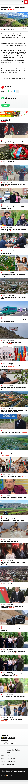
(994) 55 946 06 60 (11, 761)
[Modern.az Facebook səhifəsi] (2, 743)
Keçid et (5, 105)
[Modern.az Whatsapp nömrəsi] (12, 743)
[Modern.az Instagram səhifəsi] (5, 743)
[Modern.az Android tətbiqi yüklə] (4, 738)
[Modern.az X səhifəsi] (15, 743)
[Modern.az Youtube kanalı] (10, 743)
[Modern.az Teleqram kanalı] (7, 743)
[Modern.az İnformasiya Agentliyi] (6, 732)
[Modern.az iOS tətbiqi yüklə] (11, 738)
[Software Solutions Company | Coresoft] (9, 776)
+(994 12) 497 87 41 (11, 758)
